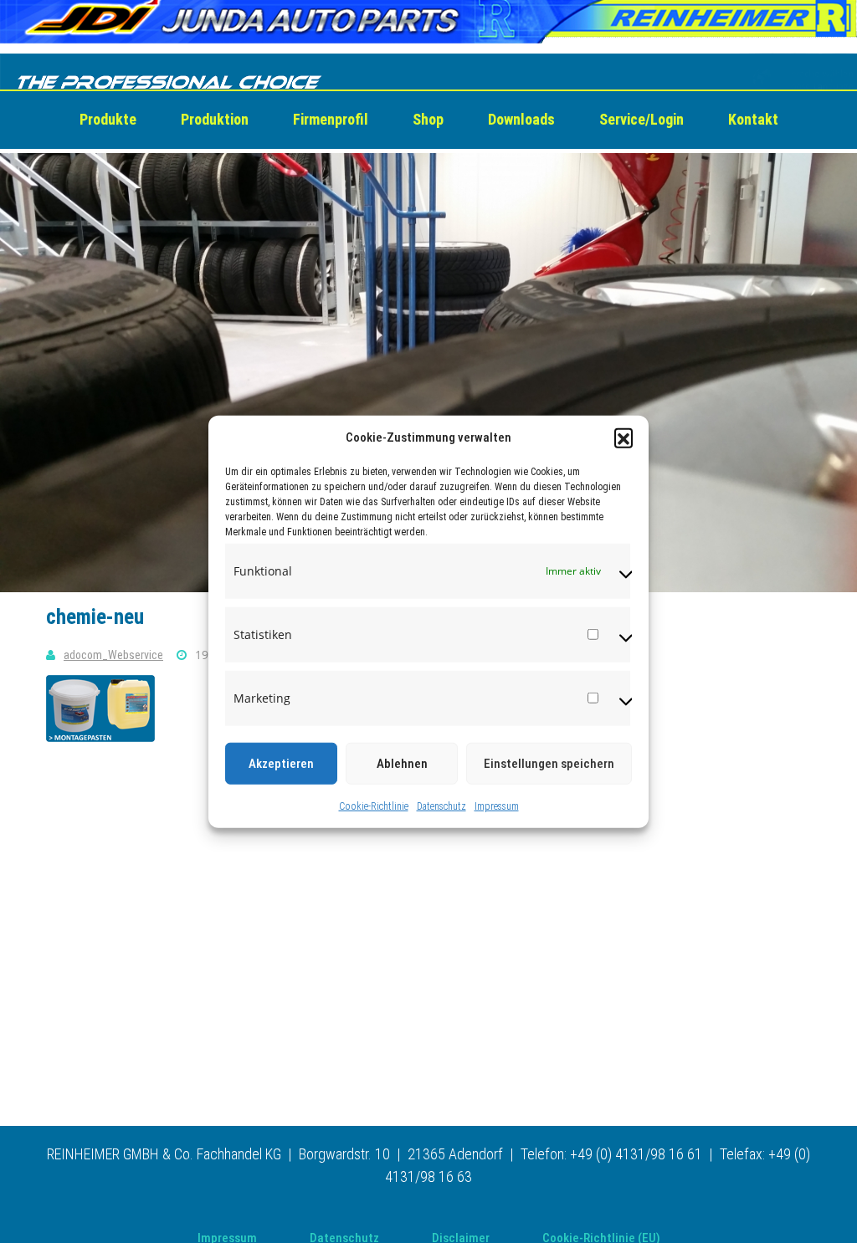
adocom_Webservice (113, 655)
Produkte (108, 119)
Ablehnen (402, 762)
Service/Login (641, 119)
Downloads (521, 119)
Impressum (497, 805)
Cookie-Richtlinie (373, 805)
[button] (623, 437)
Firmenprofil (330, 119)
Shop (428, 119)
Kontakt (753, 119)
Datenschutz (441, 805)
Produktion (215, 119)
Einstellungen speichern (549, 762)
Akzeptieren (281, 762)
